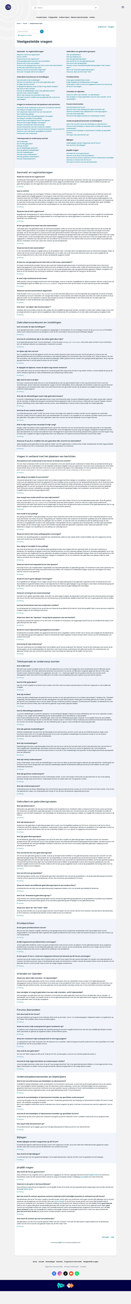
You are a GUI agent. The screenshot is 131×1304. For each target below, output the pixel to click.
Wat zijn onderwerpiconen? (26, 159)
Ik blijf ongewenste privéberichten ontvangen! (82, 82)
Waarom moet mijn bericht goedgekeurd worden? (34, 131)
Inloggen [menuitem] (111, 27)
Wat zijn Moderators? (73, 57)
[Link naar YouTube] (71, 1273)
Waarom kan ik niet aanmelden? (28, 63)
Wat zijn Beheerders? (73, 55)
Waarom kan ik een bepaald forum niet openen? (33, 120)
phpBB (59, 1242)
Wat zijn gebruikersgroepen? (76, 59)
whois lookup (58, 1201)
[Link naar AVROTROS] (60, 1285)
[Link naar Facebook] (54, 1273)
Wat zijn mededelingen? (25, 152)
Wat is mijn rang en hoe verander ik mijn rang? (33, 95)
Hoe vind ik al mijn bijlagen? (76, 145)
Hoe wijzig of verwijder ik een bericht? (29, 110)
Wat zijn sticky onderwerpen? (27, 154)
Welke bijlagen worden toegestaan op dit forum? (83, 143)
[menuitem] (105, 1237)
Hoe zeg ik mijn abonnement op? (77, 135)
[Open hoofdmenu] (123, 7)
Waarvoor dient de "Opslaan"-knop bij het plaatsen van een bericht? (40, 129)
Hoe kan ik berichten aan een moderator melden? (34, 127)
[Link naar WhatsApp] (77, 1273)
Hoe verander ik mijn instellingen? (28, 80)
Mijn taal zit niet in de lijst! (26, 89)
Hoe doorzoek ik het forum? (75, 107)
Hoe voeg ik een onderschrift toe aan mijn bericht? (34, 112)
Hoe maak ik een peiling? (25, 114)
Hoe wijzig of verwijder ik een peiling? (29, 118)
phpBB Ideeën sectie (26, 1189)
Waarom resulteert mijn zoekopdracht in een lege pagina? (86, 111)
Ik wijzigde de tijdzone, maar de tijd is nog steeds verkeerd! (37, 86)
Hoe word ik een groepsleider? (76, 63)
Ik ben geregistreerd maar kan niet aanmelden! (33, 61)
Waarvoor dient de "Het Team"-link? (78, 72)
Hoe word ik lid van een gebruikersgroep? (80, 61)
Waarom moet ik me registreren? (28, 55)
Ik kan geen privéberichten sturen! (78, 80)
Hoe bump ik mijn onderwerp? (27, 133)
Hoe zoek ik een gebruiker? (75, 114)
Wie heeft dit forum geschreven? (77, 153)
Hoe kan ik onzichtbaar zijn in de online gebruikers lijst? (36, 82)
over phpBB (84, 1177)
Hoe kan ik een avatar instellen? (28, 93)
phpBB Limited (94, 1175)
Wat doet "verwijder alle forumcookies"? (30, 72)
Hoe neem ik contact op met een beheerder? (81, 162)
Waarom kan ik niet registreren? (28, 59)
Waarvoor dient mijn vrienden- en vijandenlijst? (83, 95)
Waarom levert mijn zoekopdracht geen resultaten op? (85, 109)
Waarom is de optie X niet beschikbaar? (80, 155)
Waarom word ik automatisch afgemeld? (31, 70)
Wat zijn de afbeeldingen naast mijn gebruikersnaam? (36, 91)
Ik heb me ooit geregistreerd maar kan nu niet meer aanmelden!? (39, 65)
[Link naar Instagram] (60, 1273)
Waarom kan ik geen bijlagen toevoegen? (31, 123)
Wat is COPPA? (22, 57)
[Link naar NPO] (70, 1285)
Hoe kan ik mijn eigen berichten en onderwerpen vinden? (85, 116)
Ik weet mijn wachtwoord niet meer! (29, 67)
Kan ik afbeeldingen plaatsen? (27, 148)
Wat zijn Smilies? (22, 146)
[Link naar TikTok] (65, 1273)
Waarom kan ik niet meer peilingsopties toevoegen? (35, 116)
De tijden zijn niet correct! (25, 84)
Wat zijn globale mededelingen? (28, 150)
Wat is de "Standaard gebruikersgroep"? (80, 70)
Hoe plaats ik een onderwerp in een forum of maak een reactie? (39, 108)
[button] (95, 7)
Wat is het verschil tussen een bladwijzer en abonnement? (86, 124)
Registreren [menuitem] (102, 27)
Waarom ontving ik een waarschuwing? (30, 125)
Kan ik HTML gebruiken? (25, 144)
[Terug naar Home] (8, 7)
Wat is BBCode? (22, 142)
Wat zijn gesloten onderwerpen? (28, 157)
